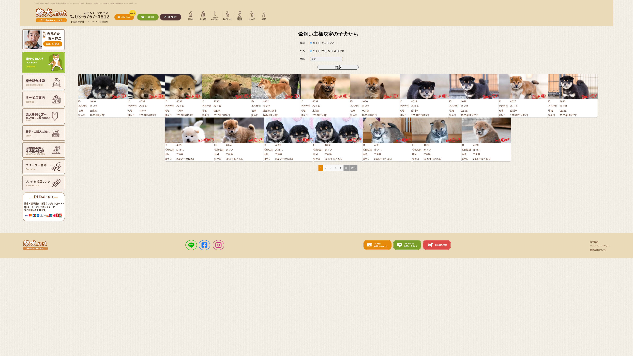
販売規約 (594, 242)
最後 (353, 167)
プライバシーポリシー (600, 246)
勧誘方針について (598, 250)
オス (323, 42)
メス (332, 42)
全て (315, 42)
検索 (338, 67)
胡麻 (342, 50)
